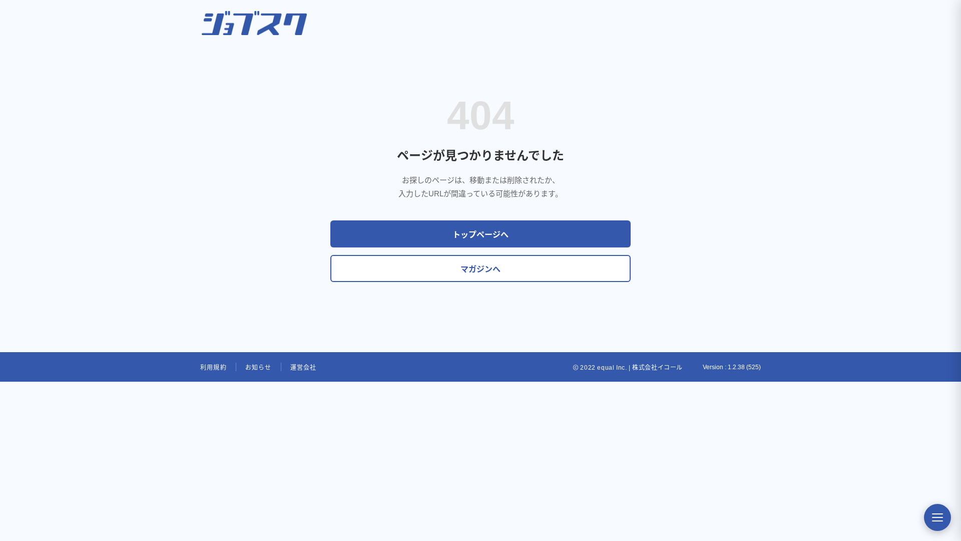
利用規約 (213, 367)
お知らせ (258, 367)
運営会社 (303, 367)
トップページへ (480, 234)
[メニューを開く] (937, 517)
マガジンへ (480, 269)
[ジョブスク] (254, 23)
